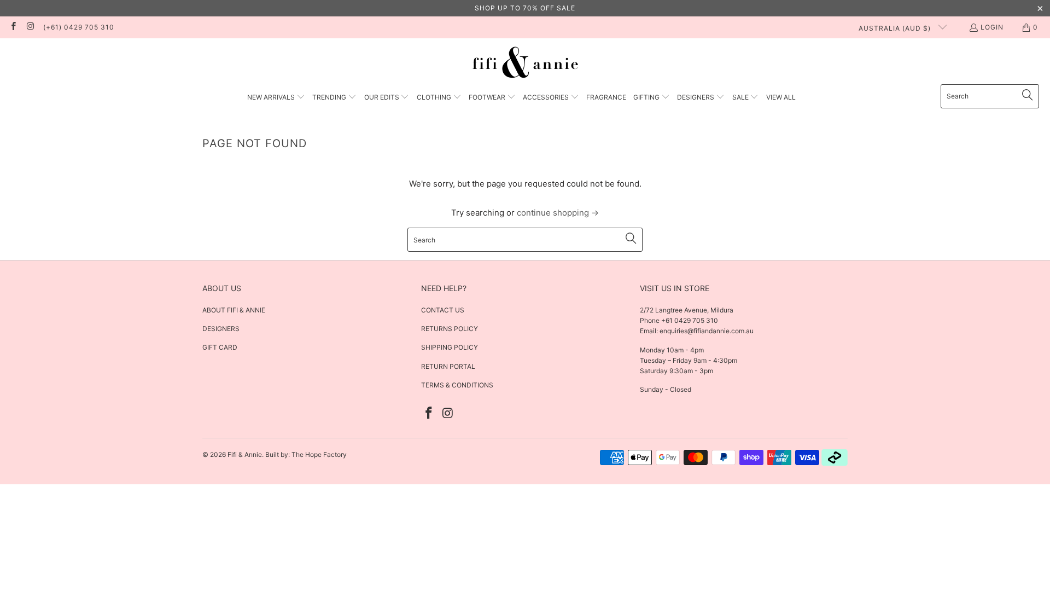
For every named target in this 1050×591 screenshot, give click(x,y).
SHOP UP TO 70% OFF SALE (525, 8)
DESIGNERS (221, 329)
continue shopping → (558, 212)
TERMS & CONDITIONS (457, 385)
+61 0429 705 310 (689, 320)
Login (992, 27)
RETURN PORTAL (448, 366)
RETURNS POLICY (449, 329)
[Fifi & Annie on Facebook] (13, 27)
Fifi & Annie (245, 454)
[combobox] (990, 96)
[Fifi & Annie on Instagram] (29, 27)
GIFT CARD (219, 347)
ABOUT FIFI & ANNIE (233, 310)
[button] (276, 97)
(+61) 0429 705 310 (78, 27)
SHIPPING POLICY (449, 347)
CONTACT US (442, 310)
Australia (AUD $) (896, 28)
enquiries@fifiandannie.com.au (707, 331)
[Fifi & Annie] (525, 64)
